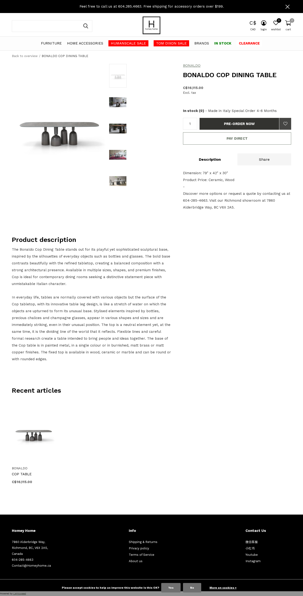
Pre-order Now (239, 124)
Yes (171, 587)
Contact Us (255, 531)
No (192, 587)
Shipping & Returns (143, 542)
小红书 (250, 548)
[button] (143, 76)
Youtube (251, 554)
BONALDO (192, 65)
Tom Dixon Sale (171, 43)
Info (132, 531)
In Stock (222, 43)
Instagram (253, 561)
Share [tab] (264, 159)
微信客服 (251, 542)
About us (136, 561)
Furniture (51, 43)
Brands (201, 43)
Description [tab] (210, 159)
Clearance (249, 43)
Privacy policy (139, 548)
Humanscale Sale (128, 43)
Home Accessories (85, 43)
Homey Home (24, 531)
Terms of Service (141, 554)
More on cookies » (222, 587)
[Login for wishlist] (285, 124)
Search (85, 26)
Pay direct (237, 138)
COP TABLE (22, 474)
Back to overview (25, 56)
